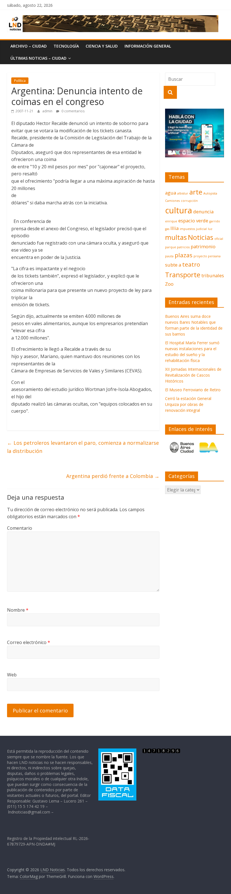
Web (12, 675)
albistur (182, 193)
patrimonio (203, 246)
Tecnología (66, 46)
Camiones (172, 201)
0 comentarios (73, 111)
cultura (178, 210)
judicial (201, 229)
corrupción (189, 201)
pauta (169, 256)
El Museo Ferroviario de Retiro (193, 389)
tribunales (212, 275)
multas (176, 237)
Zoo (169, 284)
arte (195, 191)
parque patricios (177, 247)
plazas (183, 255)
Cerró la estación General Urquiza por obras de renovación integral (188, 404)
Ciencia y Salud (102, 46)
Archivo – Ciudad (28, 46)
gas (167, 229)
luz (210, 229)
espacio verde (193, 220)
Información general (148, 46)
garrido (214, 221)
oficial (218, 239)
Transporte (182, 274)
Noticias (200, 237)
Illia (174, 228)
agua (170, 192)
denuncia (203, 211)
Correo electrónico (28, 642)
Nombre (17, 610)
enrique (171, 221)
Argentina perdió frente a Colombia (112, 476)
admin (47, 111)
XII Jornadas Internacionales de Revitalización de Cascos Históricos (193, 375)
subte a (173, 265)
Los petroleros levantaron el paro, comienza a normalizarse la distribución (83, 446)
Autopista (210, 193)
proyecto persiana (207, 256)
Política (20, 80)
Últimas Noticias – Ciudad (38, 58)
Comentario (19, 528)
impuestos (187, 229)
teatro (191, 264)
